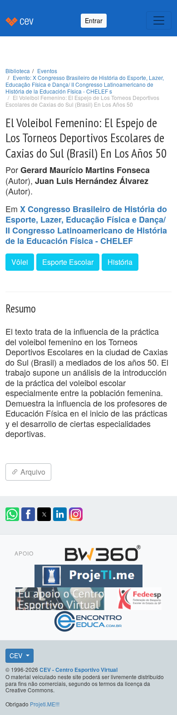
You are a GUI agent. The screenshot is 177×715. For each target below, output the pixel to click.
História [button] (120, 262)
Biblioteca (17, 70)
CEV (17, 655)
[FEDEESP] (139, 597)
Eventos (47, 70)
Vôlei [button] (19, 262)
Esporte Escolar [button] (67, 262)
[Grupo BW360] (102, 552)
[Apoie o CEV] (61, 597)
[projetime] (88, 575)
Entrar (94, 20)
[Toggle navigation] (159, 20)
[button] (12, 514)
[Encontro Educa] (88, 620)
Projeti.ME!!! (44, 704)
